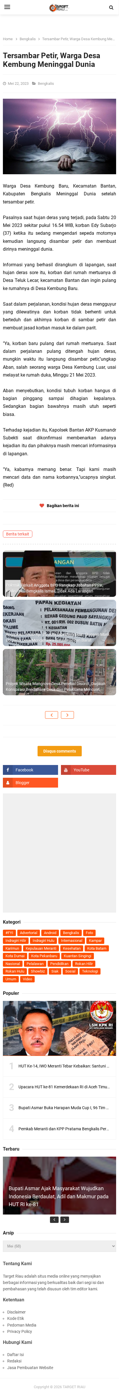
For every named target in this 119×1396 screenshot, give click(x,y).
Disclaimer (16, 1312)
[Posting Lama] (67, 715)
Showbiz (38, 971)
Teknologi (90, 971)
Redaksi (14, 1361)
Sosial (70, 971)
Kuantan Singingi (77, 956)
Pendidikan (59, 964)
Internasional (71, 940)
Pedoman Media (21, 1325)
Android (50, 933)
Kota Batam (96, 948)
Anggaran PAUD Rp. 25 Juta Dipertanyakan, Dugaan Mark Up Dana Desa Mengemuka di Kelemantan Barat (57, 637)
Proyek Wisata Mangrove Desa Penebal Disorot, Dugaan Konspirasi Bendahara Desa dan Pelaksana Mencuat (55, 686)
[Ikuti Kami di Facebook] (30, 770)
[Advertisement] (59, 853)
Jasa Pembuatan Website (30, 1367)
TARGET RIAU (74, 1387)
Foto (89, 933)
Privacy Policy (19, 1331)
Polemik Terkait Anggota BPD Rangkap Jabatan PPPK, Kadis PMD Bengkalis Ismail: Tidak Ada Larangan (54, 588)
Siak (55, 971)
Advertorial (28, 933)
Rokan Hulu (14, 971)
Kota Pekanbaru (44, 956)
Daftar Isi (15, 1354)
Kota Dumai (15, 956)
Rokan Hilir (84, 964)
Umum (10, 979)
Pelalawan (35, 964)
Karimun (12, 948)
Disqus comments (59, 751)
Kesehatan (72, 948)
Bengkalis (46, 83)
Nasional (12, 964)
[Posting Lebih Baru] (51, 715)
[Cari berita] (111, 7)
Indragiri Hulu (43, 940)
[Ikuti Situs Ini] (30, 783)
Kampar (95, 940)
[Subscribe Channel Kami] (88, 770)
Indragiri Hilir (15, 940)
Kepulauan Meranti (41, 948)
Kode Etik (15, 1318)
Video (27, 979)
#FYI (9, 933)
